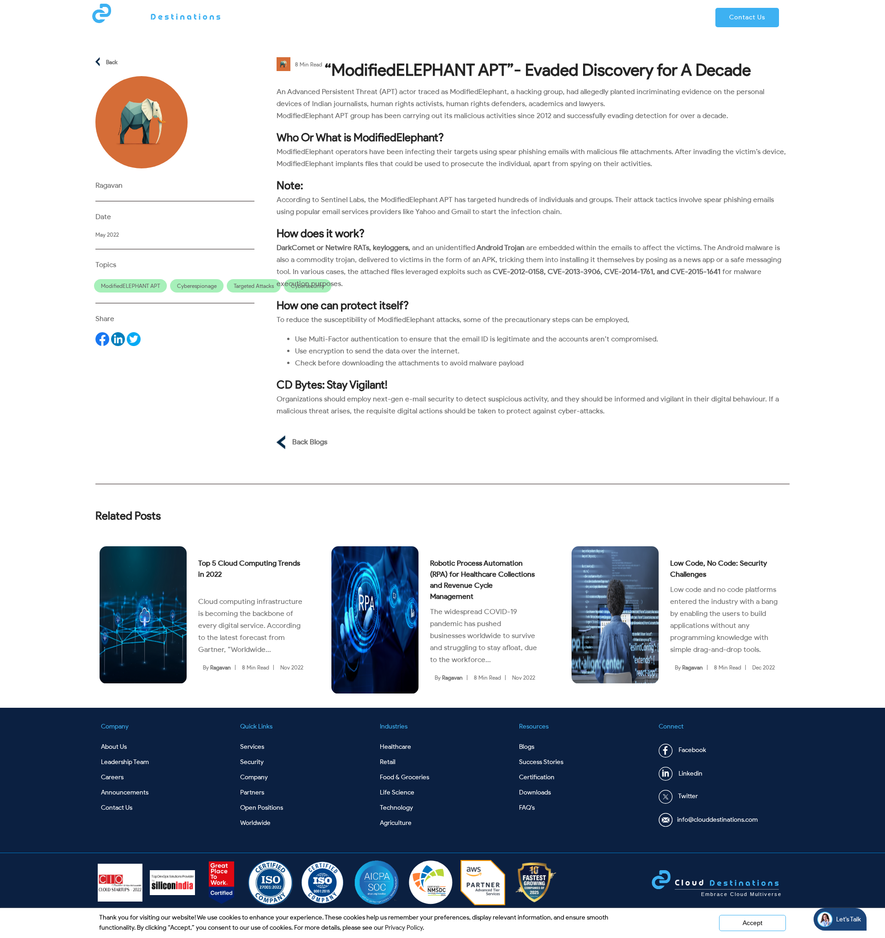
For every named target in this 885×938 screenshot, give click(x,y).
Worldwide (255, 823)
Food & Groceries (404, 777)
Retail (387, 762)
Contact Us (116, 808)
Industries (530, 17)
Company (436, 17)
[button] (747, 18)
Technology (396, 808)
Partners (576, 17)
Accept (752, 922)
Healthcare (395, 747)
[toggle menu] (455, 16)
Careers (112, 777)
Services (482, 17)
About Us (114, 747)
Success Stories (541, 762)
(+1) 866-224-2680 (664, 17)
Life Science (397, 792)
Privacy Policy (404, 928)
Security (252, 762)
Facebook (691, 750)
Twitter (687, 797)
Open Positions (261, 808)
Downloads (535, 792)
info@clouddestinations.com (717, 820)
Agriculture (396, 823)
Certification (537, 777)
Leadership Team (125, 762)
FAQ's (527, 808)
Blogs (526, 747)
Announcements (124, 792)
